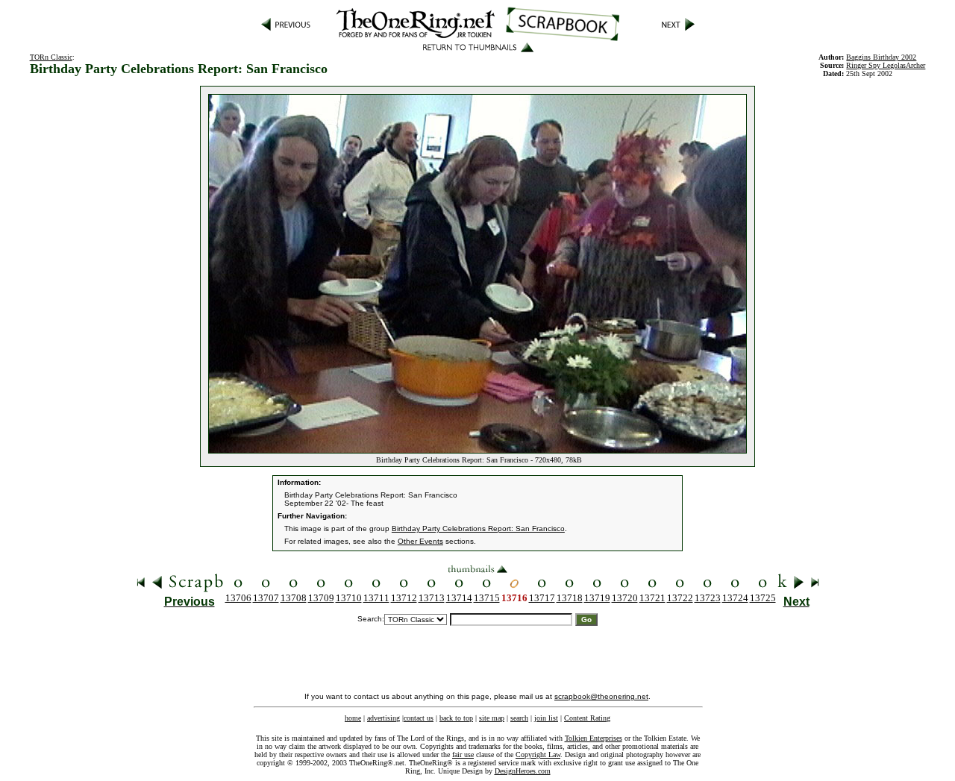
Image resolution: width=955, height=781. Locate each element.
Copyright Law (538, 754)
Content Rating (587, 718)
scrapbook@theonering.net (601, 696)
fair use (463, 754)
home (353, 718)
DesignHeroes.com (523, 771)
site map (491, 718)
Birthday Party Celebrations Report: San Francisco (478, 528)
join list (546, 718)
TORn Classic (51, 57)
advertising (383, 718)
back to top (456, 718)
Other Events (420, 541)
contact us (418, 718)
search (519, 718)
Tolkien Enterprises (593, 738)
